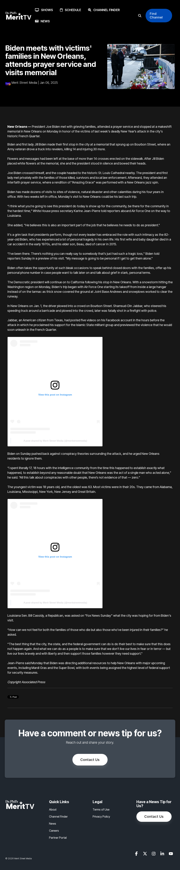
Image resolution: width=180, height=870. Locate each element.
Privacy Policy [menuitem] (101, 816)
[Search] (139, 15)
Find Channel (156, 15)
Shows (46, 10)
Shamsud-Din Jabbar (127, 306)
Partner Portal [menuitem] (58, 837)
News (44, 21)
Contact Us (90, 760)
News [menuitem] (52, 823)
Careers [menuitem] (54, 830)
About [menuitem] (52, 809)
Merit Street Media (24, 82)
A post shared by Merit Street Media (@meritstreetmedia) (55, 440)
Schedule (72, 10)
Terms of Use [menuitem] (101, 809)
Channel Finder (105, 10)
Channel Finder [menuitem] (58, 816)
